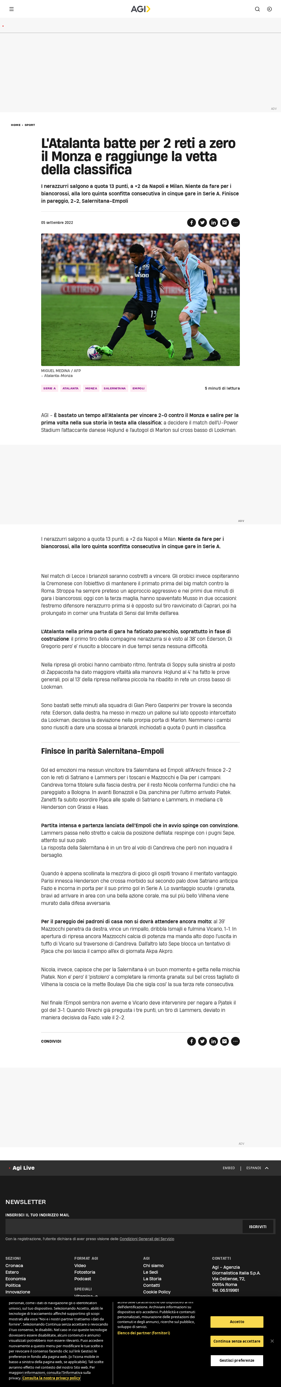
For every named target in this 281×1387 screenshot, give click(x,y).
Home (16, 125)
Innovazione (17, 1292)
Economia (15, 1278)
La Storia (152, 1278)
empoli (139, 388)
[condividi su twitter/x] (202, 222)
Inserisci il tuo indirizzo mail (37, 1215)
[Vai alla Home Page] (141, 9)
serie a (49, 388)
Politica (13, 1285)
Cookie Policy (156, 1292)
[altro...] (235, 222)
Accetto (237, 1321)
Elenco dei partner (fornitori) (143, 1332)
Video (80, 1265)
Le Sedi (150, 1272)
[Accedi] (269, 9)
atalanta (71, 388)
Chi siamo (153, 1265)
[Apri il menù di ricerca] (257, 9)
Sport (30, 125)
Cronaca (14, 1265)
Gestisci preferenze (237, 1360)
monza (91, 388)
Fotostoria (84, 1272)
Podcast (82, 1278)
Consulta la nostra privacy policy (51, 1377)
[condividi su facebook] (191, 222)
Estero (12, 1272)
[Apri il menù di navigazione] (11, 9)
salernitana (115, 388)
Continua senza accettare (236, 1341)
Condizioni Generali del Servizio (147, 1239)
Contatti (151, 1285)
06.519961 (229, 1290)
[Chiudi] (272, 1341)
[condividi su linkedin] (213, 222)
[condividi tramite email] (224, 222)
